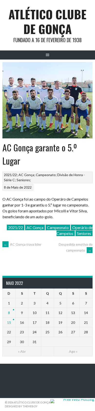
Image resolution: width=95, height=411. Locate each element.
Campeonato (46, 175)
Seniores (23, 180)
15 (9, 322)
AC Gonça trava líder (22, 244)
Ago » (73, 351)
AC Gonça (26, 175)
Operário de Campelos (75, 230)
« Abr (22, 351)
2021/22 (10, 175)
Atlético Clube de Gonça (47, 21)
